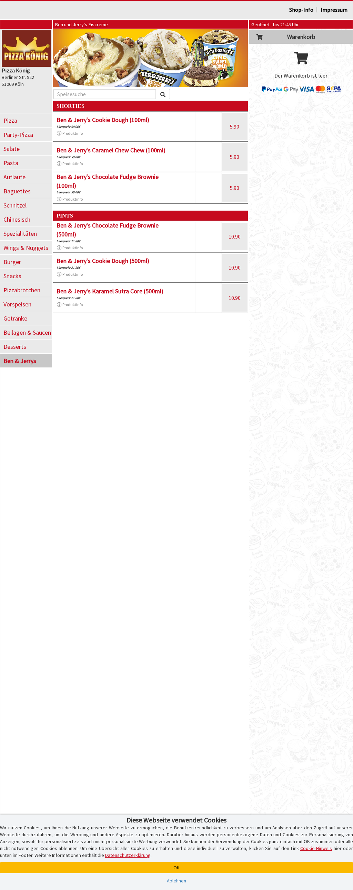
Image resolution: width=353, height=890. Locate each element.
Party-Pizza (18, 135)
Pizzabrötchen (21, 290)
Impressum (334, 9)
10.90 (235, 236)
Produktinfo (72, 133)
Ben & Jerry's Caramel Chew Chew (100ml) (111, 150)
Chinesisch (16, 219)
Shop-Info (301, 9)
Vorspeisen (17, 304)
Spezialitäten (20, 233)
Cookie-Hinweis (316, 848)
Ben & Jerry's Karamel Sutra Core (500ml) (110, 291)
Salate (11, 149)
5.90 (234, 126)
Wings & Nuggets (25, 248)
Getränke (15, 318)
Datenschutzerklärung (128, 855)
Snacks (12, 276)
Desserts (14, 347)
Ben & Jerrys (19, 361)
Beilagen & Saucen (27, 332)
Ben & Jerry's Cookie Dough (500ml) (103, 261)
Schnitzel (15, 205)
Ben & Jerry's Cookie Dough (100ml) (103, 120)
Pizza (10, 120)
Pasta (10, 163)
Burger (12, 262)
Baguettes (17, 191)
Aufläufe (14, 177)
